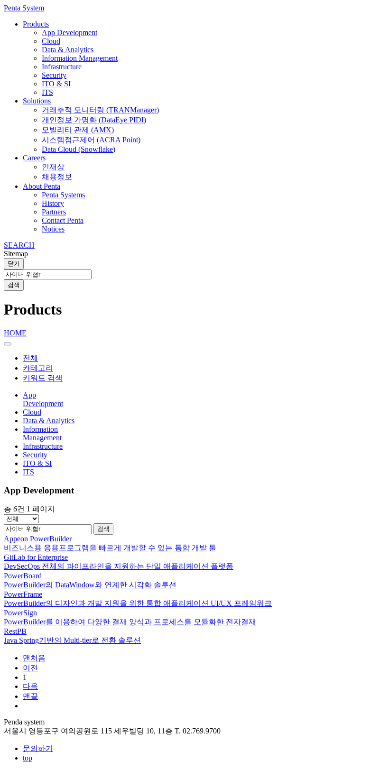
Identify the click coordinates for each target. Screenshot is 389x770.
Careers (34, 158)
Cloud (51, 41)
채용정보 (57, 177)
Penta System (24, 8)
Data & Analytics (67, 50)
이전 (30, 668)
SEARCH (19, 245)
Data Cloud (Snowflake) (78, 149)
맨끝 (30, 696)
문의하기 (38, 748)
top (27, 758)
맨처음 (34, 658)
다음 (30, 686)
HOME (15, 333)
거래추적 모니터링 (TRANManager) (100, 110)
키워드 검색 (43, 378)
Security (54, 75)
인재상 (53, 167)
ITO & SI (56, 84)
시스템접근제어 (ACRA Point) (91, 140)
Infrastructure (62, 67)
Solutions (37, 101)
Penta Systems (63, 195)
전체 (30, 358)
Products (36, 24)
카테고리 (38, 368)
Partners (54, 212)
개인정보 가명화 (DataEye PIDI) (94, 120)
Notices (53, 229)
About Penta (41, 186)
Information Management (80, 58)
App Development (69, 32)
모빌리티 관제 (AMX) (78, 130)
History (53, 203)
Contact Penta (62, 220)
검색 (14, 284)
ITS (47, 92)
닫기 (14, 263)
